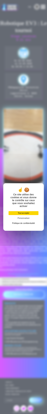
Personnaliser (24, 218)
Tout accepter (23, 213)
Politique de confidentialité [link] (23, 223)
